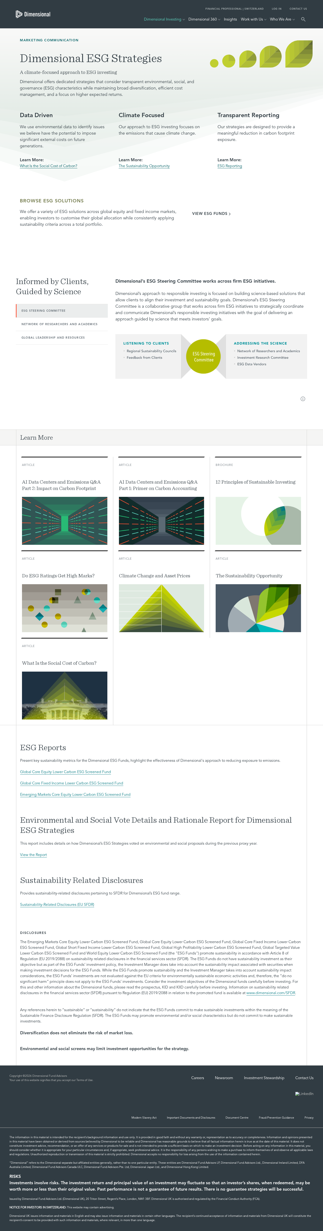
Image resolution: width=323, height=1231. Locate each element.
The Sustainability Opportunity (144, 166)
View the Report (33, 855)
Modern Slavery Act (144, 1117)
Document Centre (237, 1117)
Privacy (309, 1117)
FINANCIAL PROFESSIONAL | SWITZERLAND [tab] (234, 9)
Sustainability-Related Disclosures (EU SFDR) (57, 905)
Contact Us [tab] (298, 9)
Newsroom (224, 1078)
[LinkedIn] (304, 1094)
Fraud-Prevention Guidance (276, 1117)
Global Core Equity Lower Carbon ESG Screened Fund (65, 772)
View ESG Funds (209, 214)
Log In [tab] (277, 9)
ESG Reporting (230, 166)
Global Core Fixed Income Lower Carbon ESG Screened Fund (71, 783)
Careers (197, 1078)
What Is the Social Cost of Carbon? (48, 166)
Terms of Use (84, 1080)
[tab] (33, 14)
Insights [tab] (230, 19)
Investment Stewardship (264, 1078)
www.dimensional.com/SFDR (270, 993)
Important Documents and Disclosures (191, 1117)
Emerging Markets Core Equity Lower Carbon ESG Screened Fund (75, 795)
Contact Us (304, 1078)
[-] (303, 399)
